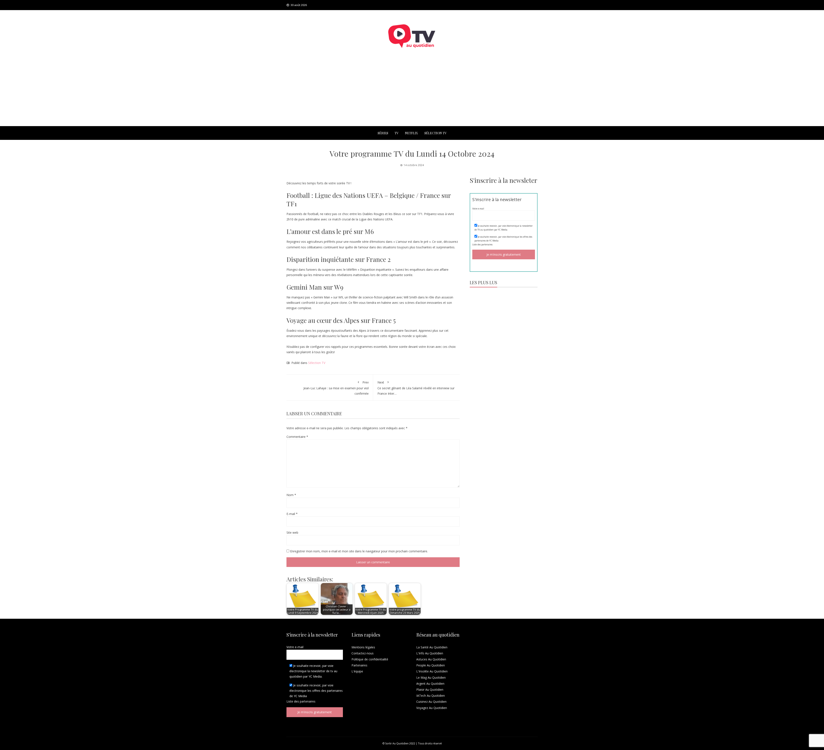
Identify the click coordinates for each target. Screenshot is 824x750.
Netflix (411, 133)
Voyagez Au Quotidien (431, 708)
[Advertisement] (412, 94)
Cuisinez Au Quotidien (431, 702)
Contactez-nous (362, 653)
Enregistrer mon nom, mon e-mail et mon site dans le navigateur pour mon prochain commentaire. (359, 551)
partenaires (486, 244)
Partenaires (359, 665)
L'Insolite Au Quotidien (432, 671)
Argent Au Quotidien (430, 683)
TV (396, 133)
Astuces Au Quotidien (431, 659)
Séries (383, 133)
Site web (292, 532)
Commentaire (297, 437)
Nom (291, 495)
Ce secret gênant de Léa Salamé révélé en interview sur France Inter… (415, 388)
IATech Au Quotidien (430, 695)
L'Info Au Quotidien (429, 653)
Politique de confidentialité (369, 659)
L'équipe (357, 671)
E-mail (292, 514)
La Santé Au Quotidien (431, 647)
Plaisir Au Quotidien (429, 689)
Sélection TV (435, 133)
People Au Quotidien (430, 665)
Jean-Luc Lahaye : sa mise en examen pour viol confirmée (336, 388)
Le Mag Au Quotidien (431, 677)
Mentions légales (363, 647)
